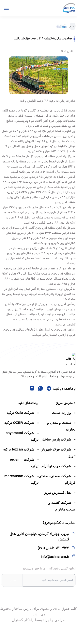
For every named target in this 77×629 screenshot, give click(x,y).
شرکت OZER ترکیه (19, 423)
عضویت (12, 580)
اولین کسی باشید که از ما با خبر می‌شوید (49, 568)
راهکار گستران (23, 620)
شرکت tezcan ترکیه (18, 449)
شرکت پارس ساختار (56, 439)
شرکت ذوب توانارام (56, 466)
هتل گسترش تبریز (57, 493)
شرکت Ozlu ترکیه (20, 413)
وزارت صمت (61, 413)
